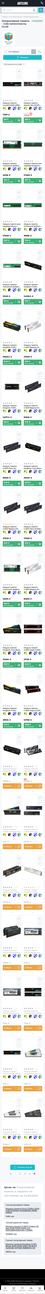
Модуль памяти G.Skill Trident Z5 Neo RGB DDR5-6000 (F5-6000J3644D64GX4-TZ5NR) (22, 1228)
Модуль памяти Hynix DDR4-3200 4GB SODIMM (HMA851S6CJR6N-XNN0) (22, 1211)
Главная (5, 17)
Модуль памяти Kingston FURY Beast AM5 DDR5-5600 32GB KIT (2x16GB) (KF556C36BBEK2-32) (21, 1246)
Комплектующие (15, 17)
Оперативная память (31, 17)
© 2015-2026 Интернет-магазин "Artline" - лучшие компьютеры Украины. (22, 1282)
